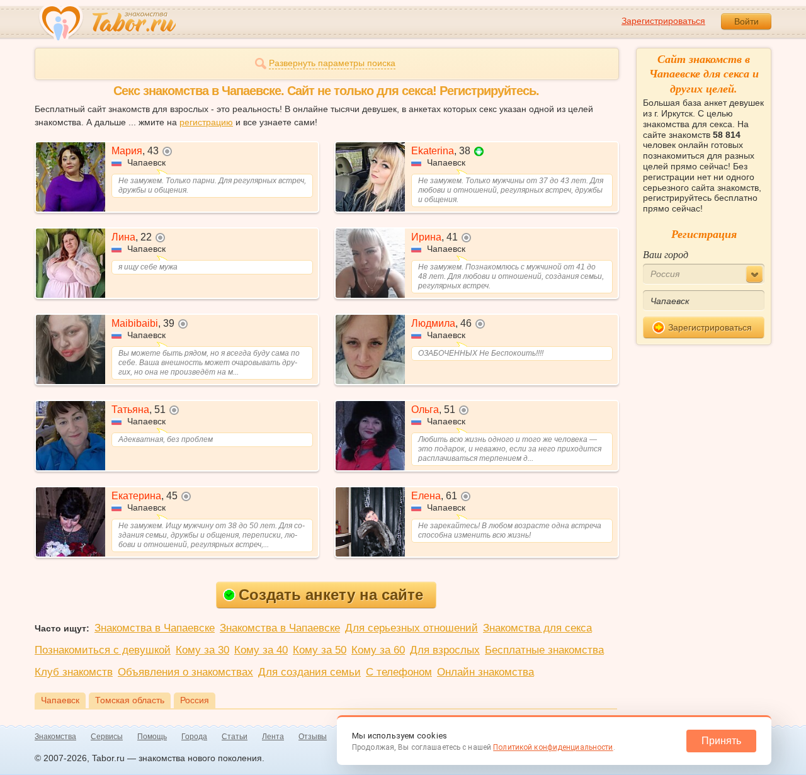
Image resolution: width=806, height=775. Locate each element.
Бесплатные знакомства (544, 650)
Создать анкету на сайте (331, 594)
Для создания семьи (309, 672)
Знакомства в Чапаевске (154, 628)
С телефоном (399, 672)
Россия (194, 700)
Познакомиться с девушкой (103, 650)
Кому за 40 (261, 650)
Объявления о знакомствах (185, 672)
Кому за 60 (378, 650)
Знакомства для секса (537, 628)
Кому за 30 (202, 650)
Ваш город (665, 254)
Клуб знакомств (74, 672)
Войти (746, 21)
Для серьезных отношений (411, 628)
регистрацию (206, 122)
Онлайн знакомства (485, 672)
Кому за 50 (319, 650)
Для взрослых (445, 650)
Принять (721, 740)
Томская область (129, 700)
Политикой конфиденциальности (553, 747)
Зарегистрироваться (663, 21)
